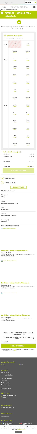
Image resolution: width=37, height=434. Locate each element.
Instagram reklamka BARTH (27, 424)
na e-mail (10, 178)
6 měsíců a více (7, 156)
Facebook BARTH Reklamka (9, 424)
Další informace (21, 429)
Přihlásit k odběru (18, 346)
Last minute (6, 161)
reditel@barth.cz (5, 416)
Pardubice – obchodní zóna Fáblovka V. (15, 283)
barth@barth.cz (8, 375)
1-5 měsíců (6, 154)
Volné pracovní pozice (8, 407)
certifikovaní (7, 388)
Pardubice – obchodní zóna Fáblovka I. (15, 251)
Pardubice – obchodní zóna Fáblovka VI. (15, 315)
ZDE (15, 350)
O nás (21, 364)
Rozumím (18, 431)
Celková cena (6, 166)
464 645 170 (6, 373)
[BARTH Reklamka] (19, 7)
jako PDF (10, 182)
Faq (3, 364)
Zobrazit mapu (18, 187)
